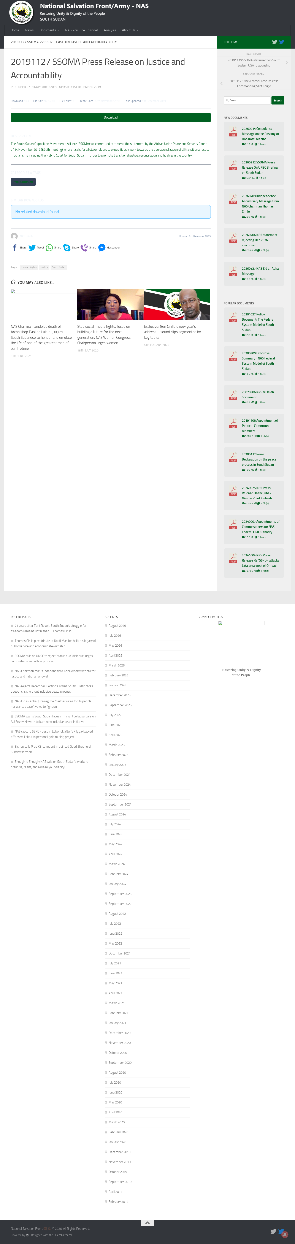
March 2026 (117, 665)
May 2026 (115, 645)
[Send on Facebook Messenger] (109, 248)
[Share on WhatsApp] (53, 248)
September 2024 (120, 804)
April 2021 (115, 993)
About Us (128, 30)
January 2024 (117, 884)
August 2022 (117, 914)
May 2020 (115, 1102)
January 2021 (117, 1023)
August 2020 (117, 1073)
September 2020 (120, 1063)
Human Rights (29, 267)
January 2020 (117, 1142)
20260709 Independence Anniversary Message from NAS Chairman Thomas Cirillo (260, 204)
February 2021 (118, 1013)
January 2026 (117, 685)
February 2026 (118, 675)
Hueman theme (63, 1235)
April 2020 (115, 1112)
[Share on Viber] (88, 248)
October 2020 (118, 1053)
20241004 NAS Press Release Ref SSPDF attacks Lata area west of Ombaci (260, 560)
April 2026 (115, 655)
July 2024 (115, 824)
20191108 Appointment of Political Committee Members (260, 426)
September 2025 (120, 705)
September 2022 (120, 904)
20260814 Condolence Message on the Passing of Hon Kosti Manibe (260, 134)
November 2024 (120, 785)
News (29, 30)
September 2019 (120, 1182)
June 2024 (115, 834)
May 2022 (115, 943)
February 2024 (118, 874)
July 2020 (115, 1082)
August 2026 (117, 626)
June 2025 (115, 725)
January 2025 (117, 765)
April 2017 (115, 1192)
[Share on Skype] (71, 248)
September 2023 (120, 894)
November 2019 (120, 1162)
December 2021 (119, 953)
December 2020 (119, 1033)
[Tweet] (36, 248)
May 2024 (115, 844)
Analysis (110, 30)
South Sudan (58, 267)
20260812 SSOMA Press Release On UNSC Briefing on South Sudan (260, 167)
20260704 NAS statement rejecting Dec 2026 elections (259, 240)
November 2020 (120, 1043)
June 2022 (115, 933)
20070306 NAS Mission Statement (258, 394)
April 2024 (115, 854)
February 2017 (118, 1202)
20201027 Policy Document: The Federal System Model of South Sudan (258, 322)
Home (15, 30)
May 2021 (115, 983)
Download (111, 117)
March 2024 (117, 864)
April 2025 (115, 735)
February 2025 (118, 755)
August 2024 (117, 814)
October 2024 (118, 794)
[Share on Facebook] (19, 248)
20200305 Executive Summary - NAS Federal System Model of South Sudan (258, 361)
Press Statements (23, 181)
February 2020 (118, 1132)
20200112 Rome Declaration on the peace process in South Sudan (259, 459)
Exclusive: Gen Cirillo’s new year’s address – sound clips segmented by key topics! (172, 332)
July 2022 (115, 924)
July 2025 (115, 715)
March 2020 (117, 1122)
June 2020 (115, 1092)
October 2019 (118, 1172)
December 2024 (119, 775)
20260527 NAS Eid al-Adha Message (260, 271)
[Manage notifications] (284, 1234)
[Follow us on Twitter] (274, 41)
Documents (48, 30)
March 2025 (117, 745)
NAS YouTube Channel (81, 30)
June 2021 (115, 973)
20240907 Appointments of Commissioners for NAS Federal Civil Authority (260, 527)
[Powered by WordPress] (27, 1235)
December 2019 (119, 1152)
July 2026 (115, 636)
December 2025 (119, 695)
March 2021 (117, 1003)
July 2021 (115, 963)
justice (44, 267)
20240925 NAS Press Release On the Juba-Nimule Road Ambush (257, 493)
